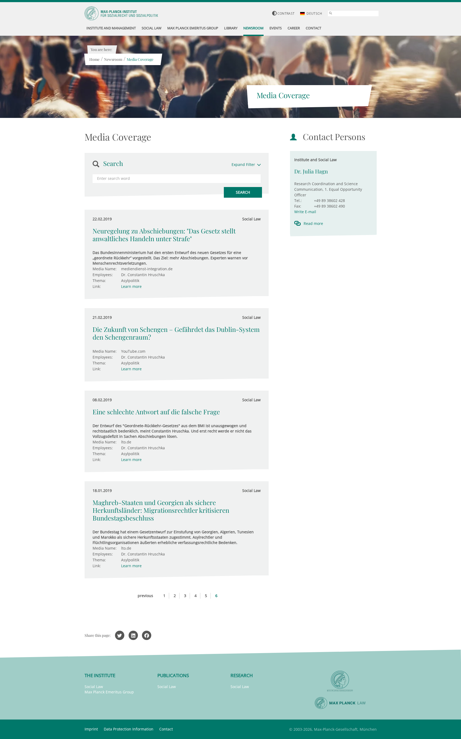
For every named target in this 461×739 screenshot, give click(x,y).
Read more (313, 223)
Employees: (103, 274)
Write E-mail (305, 211)
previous (145, 595)
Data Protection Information (128, 729)
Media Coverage (140, 59)
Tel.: (298, 200)
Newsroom (113, 59)
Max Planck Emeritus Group (109, 691)
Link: (97, 286)
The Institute (100, 675)
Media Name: (105, 268)
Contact (166, 729)
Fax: (297, 206)
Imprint (91, 729)
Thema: (99, 280)
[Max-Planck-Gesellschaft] (340, 681)
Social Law (94, 686)
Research (241, 675)
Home (94, 59)
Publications (173, 675)
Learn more (131, 286)
